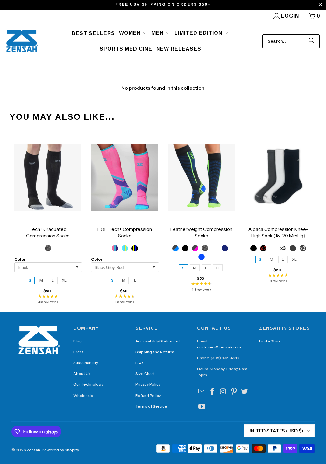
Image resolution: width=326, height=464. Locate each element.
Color (20, 259)
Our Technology (88, 384)
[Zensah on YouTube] (202, 407)
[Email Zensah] (202, 392)
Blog (77, 341)
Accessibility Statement (157, 341)
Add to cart (48, 183)
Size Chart (145, 373)
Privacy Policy (147, 384)
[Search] (312, 41)
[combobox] (291, 41)
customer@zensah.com (219, 347)
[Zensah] (22, 41)
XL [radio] (64, 280)
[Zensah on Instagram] (223, 392)
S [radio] (30, 280)
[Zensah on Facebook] (212, 392)
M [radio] (41, 280)
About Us (81, 373)
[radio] (48, 248)
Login (290, 15)
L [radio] (53, 280)
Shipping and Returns (155, 351)
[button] (133, 33)
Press (78, 351)
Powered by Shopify (60, 449)
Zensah (33, 449)
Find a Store (270, 341)
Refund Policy (148, 395)
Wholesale (83, 395)
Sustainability (85, 362)
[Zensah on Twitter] (245, 392)
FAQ (139, 362)
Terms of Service (151, 406)
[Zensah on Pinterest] (234, 392)
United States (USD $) (275, 431)
